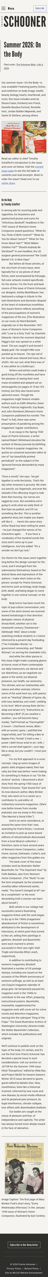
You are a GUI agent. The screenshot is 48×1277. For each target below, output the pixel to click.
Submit (29, 28)
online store (8, 183)
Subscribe (30, 34)
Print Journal (9, 28)
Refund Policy (31, 1268)
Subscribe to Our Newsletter (24, 1245)
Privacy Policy (14, 1268)
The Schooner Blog (12, 34)
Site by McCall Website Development (23, 1273)
